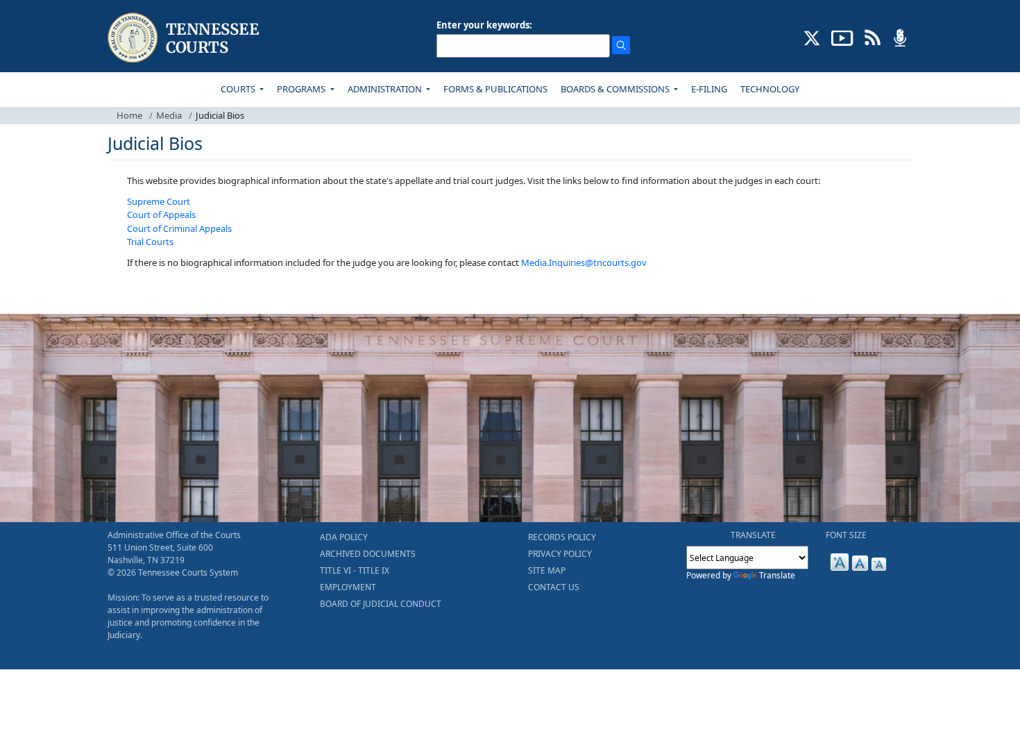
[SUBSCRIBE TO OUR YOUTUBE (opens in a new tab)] (842, 37)
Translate (777, 575)
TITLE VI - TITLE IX (354, 570)
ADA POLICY (344, 537)
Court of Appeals (161, 214)
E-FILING (709, 89)
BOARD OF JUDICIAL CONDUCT (380, 604)
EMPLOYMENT (348, 587)
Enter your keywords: (484, 25)
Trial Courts (150, 241)
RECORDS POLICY (562, 537)
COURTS (239, 89)
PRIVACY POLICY (560, 554)
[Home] (185, 37)
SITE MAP (547, 570)
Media (169, 115)
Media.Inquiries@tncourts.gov (584, 262)
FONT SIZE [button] (846, 535)
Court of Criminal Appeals (179, 228)
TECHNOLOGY (769, 89)
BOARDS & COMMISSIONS (616, 89)
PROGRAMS (302, 89)
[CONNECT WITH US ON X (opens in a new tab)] (812, 37)
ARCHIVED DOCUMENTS (368, 554)
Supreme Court (158, 201)
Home (129, 115)
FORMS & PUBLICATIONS (495, 89)
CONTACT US (553, 587)
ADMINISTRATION (386, 89)
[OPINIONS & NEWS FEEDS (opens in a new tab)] (872, 37)
